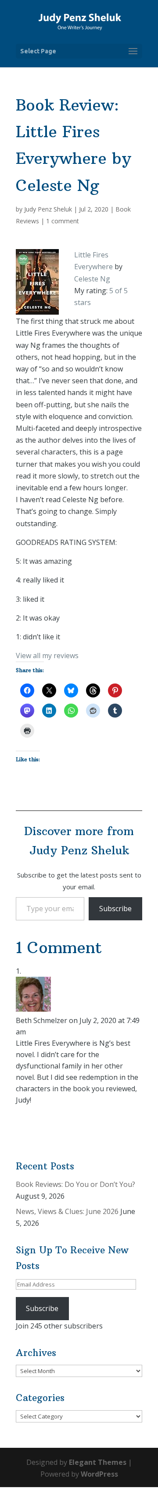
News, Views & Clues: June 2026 (67, 1211)
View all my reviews (47, 655)
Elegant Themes (97, 1462)
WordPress (99, 1474)
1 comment (62, 221)
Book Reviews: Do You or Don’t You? (75, 1184)
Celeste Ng (92, 279)
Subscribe (115, 908)
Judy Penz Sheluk (48, 209)
